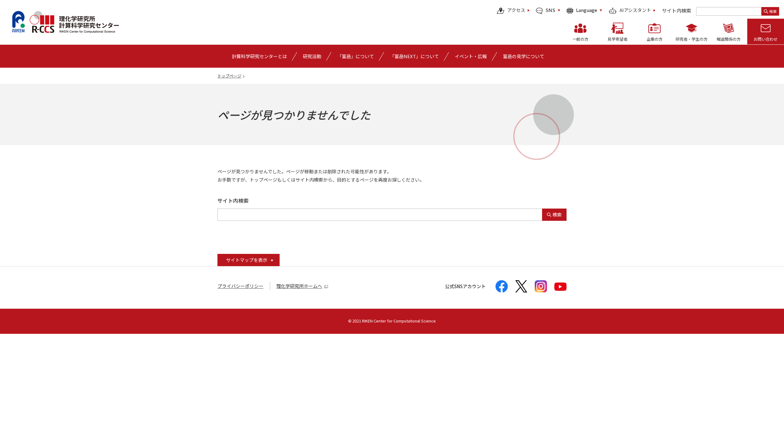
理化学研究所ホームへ (299, 286)
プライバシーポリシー (240, 286)
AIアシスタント (635, 10)
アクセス (516, 10)
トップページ (229, 76)
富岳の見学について (523, 56)
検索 (773, 11)
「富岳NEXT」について (414, 56)
